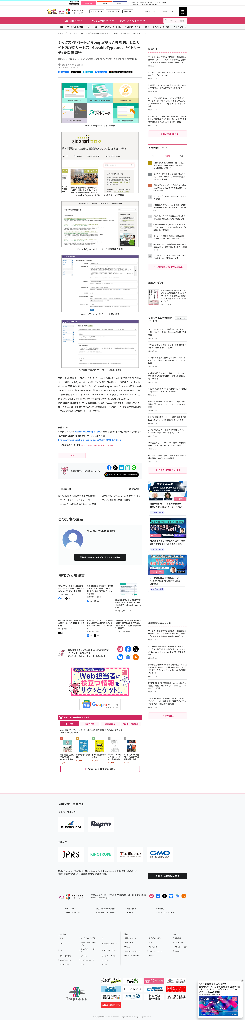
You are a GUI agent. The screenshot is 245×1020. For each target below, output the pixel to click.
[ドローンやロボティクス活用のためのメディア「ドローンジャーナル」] (154, 998)
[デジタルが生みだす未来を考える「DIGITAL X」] (132, 998)
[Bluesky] (171, 896)
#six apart (110, 445)
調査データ (129, 942)
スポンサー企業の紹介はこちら (167, 876)
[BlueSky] (120, 657)
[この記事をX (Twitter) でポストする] (115, 467)
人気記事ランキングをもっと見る (169, 267)
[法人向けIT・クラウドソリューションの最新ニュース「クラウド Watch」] (111, 990)
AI (88, 27)
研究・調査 (162, 2)
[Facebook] (128, 649)
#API (83, 445)
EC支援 (154, 4)
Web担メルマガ (113, 11)
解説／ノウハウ (130, 938)
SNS (95, 27)
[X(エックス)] (136, 649)
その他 (104, 964)
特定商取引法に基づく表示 (105, 912)
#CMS (89, 445)
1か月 (180, 156)
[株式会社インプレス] (76, 994)
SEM (82, 964)
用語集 (177, 951)
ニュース (72, 33)
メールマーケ (64, 964)
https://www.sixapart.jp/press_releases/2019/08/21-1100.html (90, 439)
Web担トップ (62, 33)
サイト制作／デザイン (133, 27)
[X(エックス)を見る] (164, 896)
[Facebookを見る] (158, 896)
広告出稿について (167, 11)
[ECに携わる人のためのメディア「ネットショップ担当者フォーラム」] (176, 990)
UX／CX (84, 956)
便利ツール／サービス (133, 951)
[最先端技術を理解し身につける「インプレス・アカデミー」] (176, 998)
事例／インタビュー (155, 938)
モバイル (105, 960)
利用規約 (161, 909)
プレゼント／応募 (181, 947)
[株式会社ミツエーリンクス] (71, 824)
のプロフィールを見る (100, 557)
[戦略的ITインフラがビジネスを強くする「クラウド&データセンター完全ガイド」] (111, 981)
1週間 (167, 156)
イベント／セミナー (155, 951)
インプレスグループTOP (166, 912)
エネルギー (134, 4)
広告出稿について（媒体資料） (106, 909)
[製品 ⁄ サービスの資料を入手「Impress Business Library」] (111, 998)
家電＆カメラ (110, 724)
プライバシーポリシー (72, 912)
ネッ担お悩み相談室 (97, 656)
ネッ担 (85, 656)
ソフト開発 (140, 2)
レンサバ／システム (108, 956)
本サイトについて (71, 909)
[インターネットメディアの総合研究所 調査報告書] (176, 981)
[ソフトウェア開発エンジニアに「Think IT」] (132, 981)
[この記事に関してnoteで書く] (127, 467)
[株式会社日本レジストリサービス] (71, 854)
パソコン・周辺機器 (131, 724)
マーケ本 (69, 724)
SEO (61, 27)
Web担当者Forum (70, 11)
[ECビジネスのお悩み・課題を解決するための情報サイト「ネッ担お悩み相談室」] (111, 1006)
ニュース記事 (179, 942)
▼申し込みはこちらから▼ (209, 994)
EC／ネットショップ (87, 960)
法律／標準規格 (65, 956)
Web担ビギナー (96, 11)
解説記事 (178, 938)
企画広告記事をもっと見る (169, 470)
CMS (147, 27)
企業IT (133, 2)
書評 (150, 942)
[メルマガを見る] (151, 896)
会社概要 (130, 912)
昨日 (154, 156)
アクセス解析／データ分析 (111, 27)
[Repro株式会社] (101, 824)
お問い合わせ (131, 909)
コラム (127, 947)
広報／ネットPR (65, 960)
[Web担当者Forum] (70, 897)
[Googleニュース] (128, 657)
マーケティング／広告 (75, 27)
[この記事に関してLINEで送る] (134, 467)
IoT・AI (147, 2)
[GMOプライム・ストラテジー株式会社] (160, 854)
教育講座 (149, 4)
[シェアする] (109, 467)
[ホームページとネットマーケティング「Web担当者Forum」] (154, 981)
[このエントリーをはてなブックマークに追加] (121, 467)
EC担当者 (104, 3)
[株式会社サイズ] (130, 854)
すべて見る (169, 715)
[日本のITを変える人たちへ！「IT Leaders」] (132, 990)
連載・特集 (127, 11)
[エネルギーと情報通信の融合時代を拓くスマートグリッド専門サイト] (154, 990)
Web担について (150, 11)
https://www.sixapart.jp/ (87, 431)
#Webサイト (99, 445)
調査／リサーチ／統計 (161, 27)
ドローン (142, 4)
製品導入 (120, 3)
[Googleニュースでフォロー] (177, 896)
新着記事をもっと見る (169, 133)
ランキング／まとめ (132, 955)
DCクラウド (154, 2)
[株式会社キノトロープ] (101, 854)
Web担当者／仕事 (181, 27)
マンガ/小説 (153, 947)
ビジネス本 (89, 724)
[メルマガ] (120, 649)
